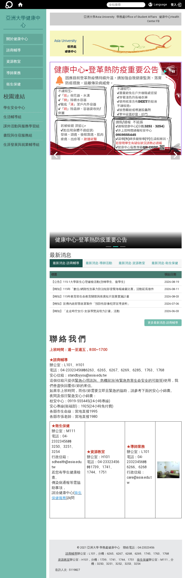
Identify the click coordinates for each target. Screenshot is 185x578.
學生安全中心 (14, 107)
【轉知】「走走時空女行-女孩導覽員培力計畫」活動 (85, 311)
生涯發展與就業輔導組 (21, 144)
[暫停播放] (173, 71)
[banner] (115, 44)
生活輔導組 (12, 117)
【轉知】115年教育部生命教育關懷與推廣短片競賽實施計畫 (90, 296)
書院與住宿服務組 (17, 135)
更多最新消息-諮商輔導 (163, 322)
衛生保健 (13, 84)
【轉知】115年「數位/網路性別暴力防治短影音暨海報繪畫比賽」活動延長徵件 (102, 289)
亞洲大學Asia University (99, 16)
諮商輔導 (13, 50)
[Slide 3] (122, 246)
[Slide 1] (108, 246)
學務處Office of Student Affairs (136, 16)
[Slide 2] (115, 246)
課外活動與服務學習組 (21, 126)
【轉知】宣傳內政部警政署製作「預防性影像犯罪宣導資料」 (90, 303)
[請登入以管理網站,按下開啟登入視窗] (9, 4)
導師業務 (13, 73)
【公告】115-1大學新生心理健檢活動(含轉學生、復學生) (88, 281)
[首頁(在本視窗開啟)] (20, 4)
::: (177, 16)
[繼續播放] (165, 71)
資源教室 (13, 61)
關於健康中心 (17, 39)
